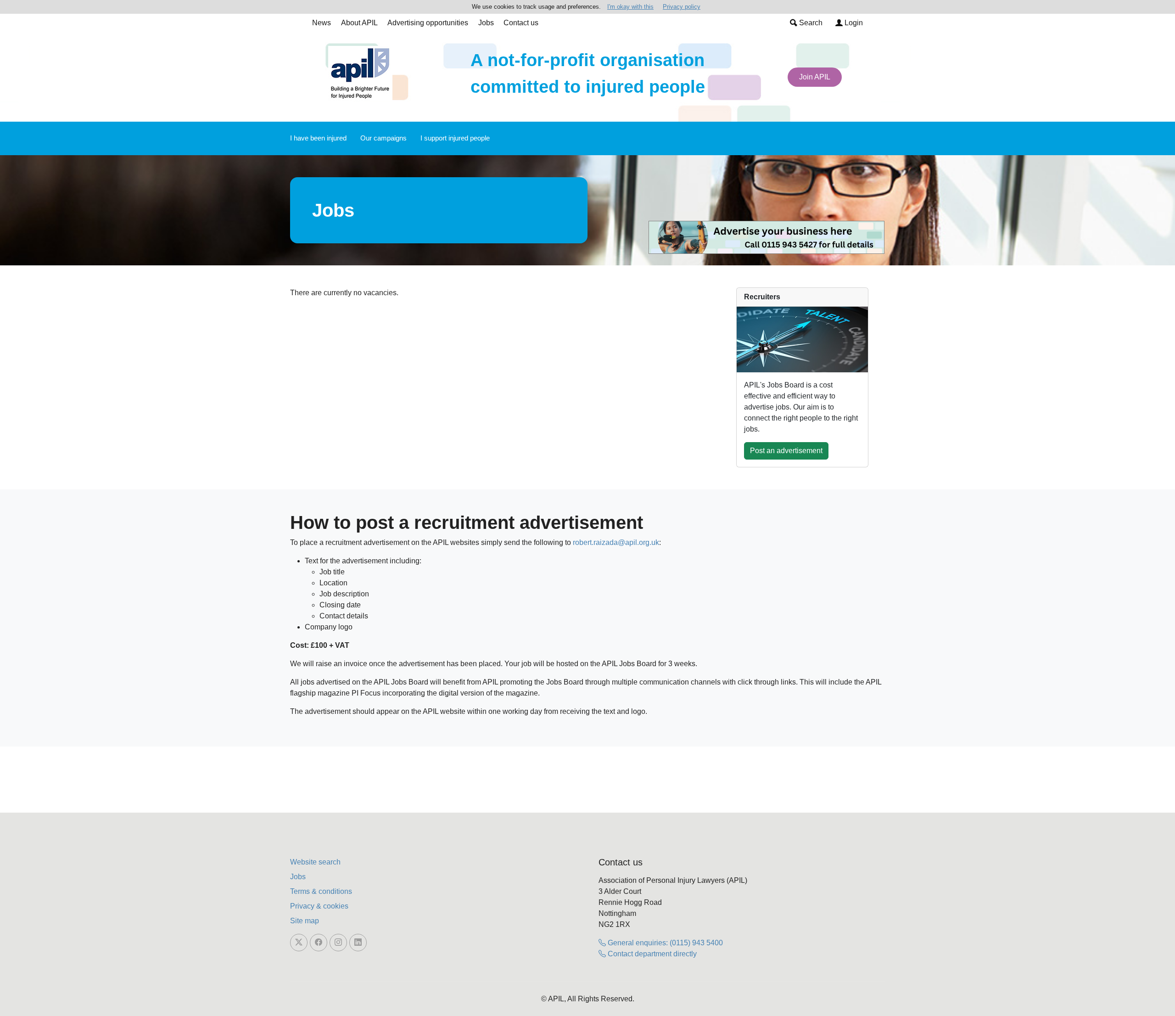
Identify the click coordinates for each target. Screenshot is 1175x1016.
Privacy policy (681, 6)
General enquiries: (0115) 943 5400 (664, 943)
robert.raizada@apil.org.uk (616, 542)
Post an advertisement (786, 451)
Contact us (521, 23)
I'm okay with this (630, 6)
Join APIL (814, 77)
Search (809, 23)
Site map (304, 921)
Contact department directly (651, 954)
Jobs (486, 23)
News (321, 23)
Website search (315, 862)
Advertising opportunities (427, 23)
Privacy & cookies (319, 906)
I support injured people (455, 138)
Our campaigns (383, 138)
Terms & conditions (321, 891)
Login (853, 23)
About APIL (359, 23)
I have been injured (318, 138)
